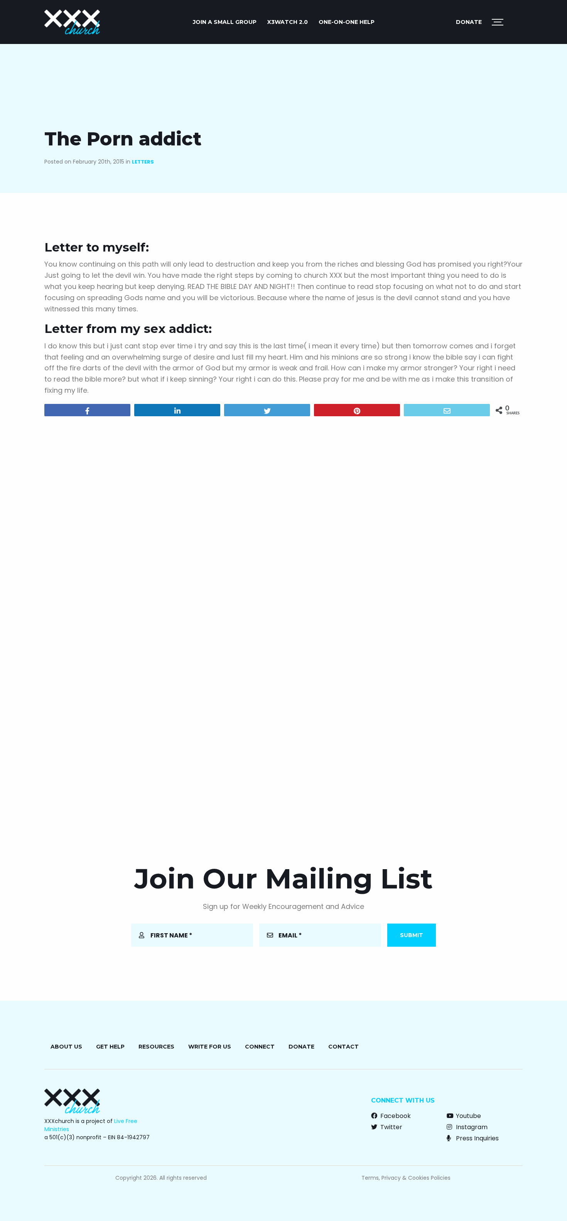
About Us (66, 1046)
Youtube (467, 1116)
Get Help (110, 1046)
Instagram (471, 1127)
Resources (156, 1046)
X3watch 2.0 (287, 22)
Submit (411, 935)
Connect (260, 1046)
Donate (469, 22)
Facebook (395, 1116)
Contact (343, 1046)
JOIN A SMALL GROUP (224, 22)
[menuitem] (224, 22)
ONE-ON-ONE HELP (347, 22)
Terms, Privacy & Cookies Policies (406, 1178)
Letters (143, 162)
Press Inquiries (476, 1138)
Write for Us (209, 1046)
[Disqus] (283, 521)
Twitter (390, 1127)
